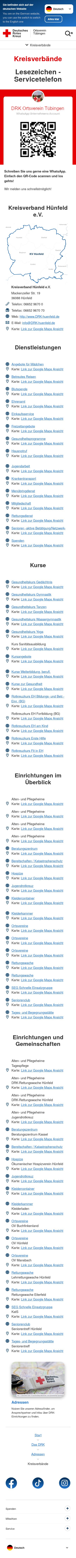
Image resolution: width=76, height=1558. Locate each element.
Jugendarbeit (20, 466)
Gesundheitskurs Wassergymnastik (36, 619)
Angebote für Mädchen (27, 364)
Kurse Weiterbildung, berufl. (31, 671)
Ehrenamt (18, 401)
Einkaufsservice (22, 413)
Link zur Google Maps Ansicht (42, 328)
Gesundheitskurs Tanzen (28, 606)
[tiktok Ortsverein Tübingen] (38, 1483)
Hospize (17, 873)
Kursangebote (21, 656)
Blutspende (19, 389)
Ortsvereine (19, 925)
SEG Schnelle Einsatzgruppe (31, 987)
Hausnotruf (19, 450)
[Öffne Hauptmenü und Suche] (69, 33)
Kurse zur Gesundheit (26, 683)
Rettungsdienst (22, 515)
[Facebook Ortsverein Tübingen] (11, 1483)
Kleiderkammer (22, 913)
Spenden (17, 540)
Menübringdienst (23, 491)
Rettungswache (22, 962)
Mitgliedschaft (21, 503)
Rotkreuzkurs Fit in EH (27, 750)
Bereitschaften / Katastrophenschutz (37, 861)
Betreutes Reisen (23, 376)
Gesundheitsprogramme (28, 438)
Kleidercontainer (22, 898)
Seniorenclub (20, 1000)
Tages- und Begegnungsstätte (32, 1012)
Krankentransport (23, 478)
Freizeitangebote (23, 426)
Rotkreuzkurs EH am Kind (29, 725)
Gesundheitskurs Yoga (27, 631)
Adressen (20, 1402)
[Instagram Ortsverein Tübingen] (64, 1483)
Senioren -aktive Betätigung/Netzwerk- (38, 528)
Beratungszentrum (24, 848)
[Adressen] (38, 1379)
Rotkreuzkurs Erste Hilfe (28, 738)
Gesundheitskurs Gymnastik (31, 594)
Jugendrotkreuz (22, 885)
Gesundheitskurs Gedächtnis (31, 582)
